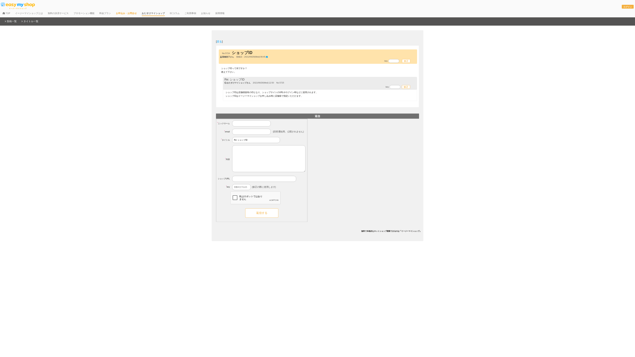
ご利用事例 (190, 13)
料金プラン (105, 13)
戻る (219, 41)
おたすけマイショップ (153, 13)
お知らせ (205, 13)
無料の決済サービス (58, 13)
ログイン (627, 6)
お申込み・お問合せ (126, 13)
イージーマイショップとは (29, 13)
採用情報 (220, 13)
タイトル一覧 (30, 21)
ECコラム (175, 13)
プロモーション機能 (84, 13)
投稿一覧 (12, 21)
